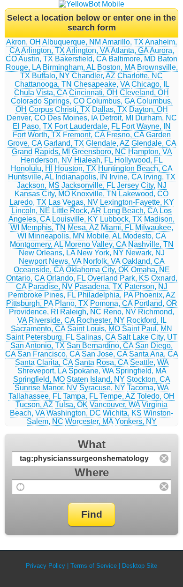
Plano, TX (71, 303)
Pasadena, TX (98, 286)
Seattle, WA (149, 362)
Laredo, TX (27, 202)
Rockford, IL (146, 320)
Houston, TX (75, 168)
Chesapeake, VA (102, 84)
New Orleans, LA (47, 253)
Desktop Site (139, 565)
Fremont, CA (84, 135)
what (92, 444)
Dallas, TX (109, 109)
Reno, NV (119, 312)
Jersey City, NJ (142, 185)
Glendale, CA (153, 143)
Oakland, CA (143, 261)
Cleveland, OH (144, 93)
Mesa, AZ (83, 227)
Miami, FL (117, 227)
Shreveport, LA (42, 371)
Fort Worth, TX (37, 135)
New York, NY (100, 253)
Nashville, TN (151, 244)
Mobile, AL (103, 236)
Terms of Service (93, 565)
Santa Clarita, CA (44, 362)
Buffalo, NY (51, 76)
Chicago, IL (150, 84)
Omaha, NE (150, 270)
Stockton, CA (148, 379)
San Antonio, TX (37, 345)
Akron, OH (23, 42)
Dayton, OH (148, 109)
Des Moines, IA (72, 118)
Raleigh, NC (80, 312)
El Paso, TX (33, 126)
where (92, 472)
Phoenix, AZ (155, 295)
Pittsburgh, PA (29, 303)
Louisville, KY (75, 219)
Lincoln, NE (30, 211)
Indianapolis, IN (81, 177)
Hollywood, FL (138, 160)
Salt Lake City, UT (147, 337)
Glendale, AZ (108, 143)
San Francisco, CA (48, 354)
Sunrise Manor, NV (46, 388)
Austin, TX (35, 59)
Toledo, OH (156, 396)
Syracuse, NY (102, 388)
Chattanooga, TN (43, 84)
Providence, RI (33, 312)
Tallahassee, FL (34, 396)
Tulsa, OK (71, 405)
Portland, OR (155, 303)
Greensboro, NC (99, 152)
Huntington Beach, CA (135, 168)
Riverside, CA (52, 320)
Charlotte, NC (140, 76)
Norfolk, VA (101, 261)
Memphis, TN (43, 227)
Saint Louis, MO (93, 329)
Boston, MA (116, 67)
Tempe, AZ (117, 396)
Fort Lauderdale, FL (87, 126)
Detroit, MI (116, 118)
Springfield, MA (140, 371)
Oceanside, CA (39, 270)
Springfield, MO (39, 379)
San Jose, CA (104, 354)
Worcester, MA (89, 421)
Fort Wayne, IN (146, 126)
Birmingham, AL (69, 67)
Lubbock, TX (121, 219)
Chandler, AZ (93, 76)
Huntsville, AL (30, 177)
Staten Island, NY (96, 379)
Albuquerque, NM (71, 42)
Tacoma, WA (147, 388)
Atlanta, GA (129, 50)
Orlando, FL (65, 278)
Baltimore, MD (132, 59)
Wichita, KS (122, 413)
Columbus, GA (110, 101)
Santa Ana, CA (153, 354)
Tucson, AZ (34, 405)
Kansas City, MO (42, 194)
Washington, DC (73, 413)
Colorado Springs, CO (47, 101)
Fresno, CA (125, 135)
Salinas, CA (95, 337)
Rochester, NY (100, 320)
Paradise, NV (50, 286)
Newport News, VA (50, 261)
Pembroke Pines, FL (42, 295)
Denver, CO (26, 118)
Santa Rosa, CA (101, 362)
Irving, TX (159, 177)
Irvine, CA (125, 177)
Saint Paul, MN (147, 329)
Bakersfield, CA (81, 59)
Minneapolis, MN (56, 236)
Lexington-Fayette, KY (137, 202)
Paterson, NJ (146, 286)
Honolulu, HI (32, 168)
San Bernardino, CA (100, 345)
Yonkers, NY (136, 421)
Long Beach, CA (130, 211)
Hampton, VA (150, 152)
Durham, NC (156, 118)
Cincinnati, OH (93, 93)
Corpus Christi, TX (59, 109)
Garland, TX (64, 143)
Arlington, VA (87, 50)
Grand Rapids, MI (41, 152)
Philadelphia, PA (105, 295)
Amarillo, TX (123, 42)
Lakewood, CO (143, 194)
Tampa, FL (80, 396)
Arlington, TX (43, 50)
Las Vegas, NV (73, 202)
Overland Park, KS (118, 278)
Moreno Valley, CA (95, 244)
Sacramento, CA (38, 329)
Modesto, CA (144, 236)
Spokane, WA (91, 371)
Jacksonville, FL (88, 185)
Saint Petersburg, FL (40, 337)
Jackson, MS (38, 185)
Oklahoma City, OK (97, 270)
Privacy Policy (45, 565)
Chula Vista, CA (40, 93)
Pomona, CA (111, 303)
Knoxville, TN (94, 194)
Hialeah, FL (93, 160)
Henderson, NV (46, 160)
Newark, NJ (145, 253)
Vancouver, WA (115, 405)
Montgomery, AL (36, 244)
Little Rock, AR (76, 211)
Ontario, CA (25, 278)
